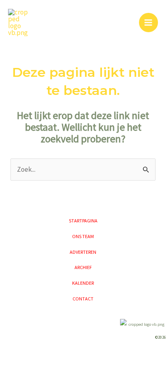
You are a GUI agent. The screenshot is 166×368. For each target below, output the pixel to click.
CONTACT (83, 299)
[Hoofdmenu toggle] (148, 22)
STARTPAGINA (83, 221)
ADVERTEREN (83, 252)
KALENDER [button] (83, 283)
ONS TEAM (83, 236)
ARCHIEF (83, 267)
